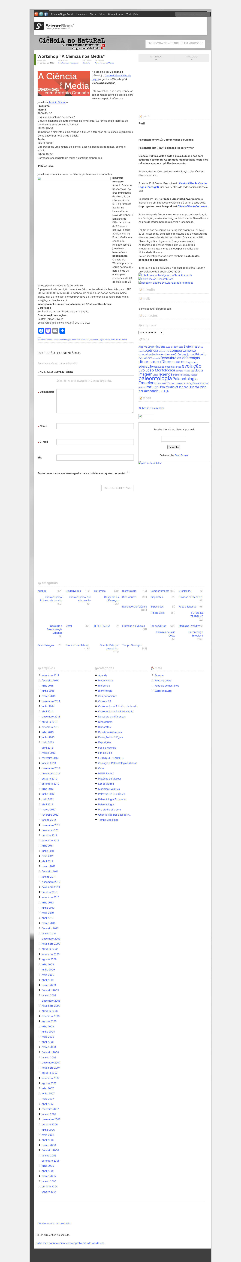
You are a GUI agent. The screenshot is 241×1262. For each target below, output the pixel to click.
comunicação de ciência (70, 340)
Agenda (98, 63)
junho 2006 (48, 1129)
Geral (69, 625)
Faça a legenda (188, 606)
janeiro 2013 (49, 762)
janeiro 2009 (49, 995)
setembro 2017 (50, 675)
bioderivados (177, 346)
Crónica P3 (185, 590)
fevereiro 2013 (50, 757)
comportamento (183, 350)
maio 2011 (47, 855)
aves (168, 347)
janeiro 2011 (49, 876)
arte (163, 346)
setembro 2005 (51, 1160)
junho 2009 (48, 969)
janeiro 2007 (49, 1114)
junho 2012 (48, 793)
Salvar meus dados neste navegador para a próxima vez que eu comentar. (82, 473)
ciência (56, 340)
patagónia (192, 383)
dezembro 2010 (51, 881)
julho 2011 (47, 845)
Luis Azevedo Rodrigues (68, 63)
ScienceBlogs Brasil (61, 14)
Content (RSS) (64, 1223)
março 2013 (49, 752)
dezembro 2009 (51, 938)
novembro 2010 (51, 886)
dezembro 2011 (51, 825)
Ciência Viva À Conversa (192, 206)
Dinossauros (173, 361)
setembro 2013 (50, 726)
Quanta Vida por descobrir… (109, 647)
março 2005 (49, 1175)
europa (177, 366)
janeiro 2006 (49, 1155)
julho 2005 (48, 1165)
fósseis (187, 371)
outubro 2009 (50, 948)
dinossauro (149, 361)
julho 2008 (48, 1026)
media (107, 340)
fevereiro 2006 (50, 1150)
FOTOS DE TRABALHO (196, 614)
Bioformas (190, 346)
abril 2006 (48, 1139)
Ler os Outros (108, 63)
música (194, 375)
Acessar (159, 675)
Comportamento (159, 590)
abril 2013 (47, 747)
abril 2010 (47, 917)
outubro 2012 (49, 778)
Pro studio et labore (174, 387)
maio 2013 (48, 742)
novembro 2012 (51, 773)
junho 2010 (48, 907)
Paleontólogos (46, 645)
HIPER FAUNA (102, 625)
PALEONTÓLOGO (166, 383)
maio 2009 (48, 974)
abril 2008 (48, 1041)
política (141, 387)
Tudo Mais (132, 14)
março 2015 (49, 695)
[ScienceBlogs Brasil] (54, 28)
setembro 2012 (50, 783)
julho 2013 (48, 732)
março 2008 (49, 1046)
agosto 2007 (49, 1083)
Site (40, 457)
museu (187, 375)
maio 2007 (48, 1098)
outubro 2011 (49, 835)
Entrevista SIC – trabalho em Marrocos (175, 43)
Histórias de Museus (133, 625)
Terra (93, 14)
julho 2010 (48, 902)
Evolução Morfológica (156, 370)
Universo (81, 14)
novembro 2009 (51, 943)
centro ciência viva (45, 340)
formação (85, 340)
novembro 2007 (51, 1067)
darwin (156, 358)
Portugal (152, 387)
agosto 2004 (49, 1191)
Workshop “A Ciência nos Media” (71, 56)
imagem (145, 374)
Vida (102, 14)
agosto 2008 (49, 1021)
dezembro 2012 (51, 768)
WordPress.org (163, 690)
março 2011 (48, 866)
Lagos (101, 340)
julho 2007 (48, 1088)
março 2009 (49, 985)
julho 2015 (48, 685)
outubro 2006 (50, 1124)
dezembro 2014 (51, 701)
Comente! (87, 63)
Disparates (191, 362)
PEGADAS (203, 383)
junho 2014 (48, 706)
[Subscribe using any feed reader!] (150, 463)
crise (171, 354)
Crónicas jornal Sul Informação (80, 598)
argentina (154, 346)
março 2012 (48, 809)
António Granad (57, 102)
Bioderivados (73, 590)
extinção (179, 371)
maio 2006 (48, 1134)
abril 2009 (48, 979)
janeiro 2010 (49, 933)
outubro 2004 (50, 1186)
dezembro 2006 (51, 1119)
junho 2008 (48, 1031)
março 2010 (49, 922)
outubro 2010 (49, 892)
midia (113, 340)
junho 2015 (48, 690)
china (200, 347)
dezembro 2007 (51, 1062)
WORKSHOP (121, 340)
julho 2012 (47, 788)
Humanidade (115, 14)
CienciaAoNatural (46, 1223)
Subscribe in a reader (151, 407)
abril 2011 (47, 861)
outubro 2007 (50, 1072)
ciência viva (164, 351)
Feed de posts (163, 680)
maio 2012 (48, 799)
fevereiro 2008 (50, 1052)
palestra (180, 383)
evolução (191, 366)
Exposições (157, 606)
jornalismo (94, 340)
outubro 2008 (50, 1010)
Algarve (142, 346)
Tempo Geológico (132, 645)
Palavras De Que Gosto (165, 633)
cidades (142, 351)
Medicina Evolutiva (189, 625)
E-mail (43, 442)
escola (170, 366)
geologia (197, 370)
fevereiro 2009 (50, 990)
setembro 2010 (50, 897)
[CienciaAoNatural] (71, 48)
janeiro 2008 (49, 1057)
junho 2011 (48, 850)
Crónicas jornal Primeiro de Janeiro (51, 598)
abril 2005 (48, 1170)
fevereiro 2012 (50, 814)
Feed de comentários (167, 685)
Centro (109, 75)
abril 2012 (47, 804)
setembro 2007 (50, 1078)
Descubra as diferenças (180, 358)
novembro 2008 (51, 1005)
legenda (166, 374)
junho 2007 (48, 1093)
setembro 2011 (50, 840)
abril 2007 (47, 1103)
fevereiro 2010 (50, 928)
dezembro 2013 (51, 716)
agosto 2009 (49, 959)
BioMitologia (129, 590)
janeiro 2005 (49, 1181)
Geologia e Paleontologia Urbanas (54, 629)
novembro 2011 (51, 830)
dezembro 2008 (51, 1000)
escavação (159, 366)
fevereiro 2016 (50, 680)
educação (145, 366)
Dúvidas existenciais (190, 596)
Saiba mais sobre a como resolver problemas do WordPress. (70, 1242)
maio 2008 (48, 1036)
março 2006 (49, 1145)
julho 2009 (48, 964)
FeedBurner (181, 455)
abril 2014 (47, 711)
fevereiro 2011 (50, 871)
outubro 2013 (49, 721)
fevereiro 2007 (50, 1108)
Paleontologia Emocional (195, 633)
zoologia (165, 391)
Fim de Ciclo (157, 612)
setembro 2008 (51, 1015)
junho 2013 (48, 737)
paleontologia (155, 378)
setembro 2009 (51, 954)
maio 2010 (48, 912)
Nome (42, 426)
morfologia (178, 374)
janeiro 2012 (49, 819)
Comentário (46, 392)
